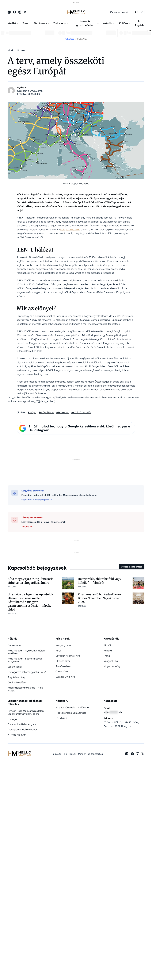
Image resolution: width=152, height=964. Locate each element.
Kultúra (123, 23)
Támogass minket (119, 12)
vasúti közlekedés (81, 412)
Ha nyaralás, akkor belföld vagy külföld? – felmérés (99, 580)
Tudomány (59, 23)
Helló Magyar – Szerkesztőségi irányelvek (25, 660)
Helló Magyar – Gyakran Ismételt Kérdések (26, 652)
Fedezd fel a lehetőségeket (35, 500)
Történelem (40, 23)
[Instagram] (19, 12)
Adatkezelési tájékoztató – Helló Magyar (25, 689)
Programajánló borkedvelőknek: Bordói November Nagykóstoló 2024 (100, 598)
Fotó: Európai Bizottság (76, 183)
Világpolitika (111, 660)
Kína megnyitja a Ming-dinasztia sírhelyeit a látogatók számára (30, 580)
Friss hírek (61, 717)
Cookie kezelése (17, 682)
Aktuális (108, 23)
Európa (32, 412)
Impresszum (15, 645)
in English (139, 23)
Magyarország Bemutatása (71, 712)
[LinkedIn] (9, 12)
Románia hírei (63, 666)
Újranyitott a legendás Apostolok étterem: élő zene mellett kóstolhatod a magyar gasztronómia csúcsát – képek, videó (30, 602)
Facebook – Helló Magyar (22, 724)
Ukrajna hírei (63, 660)
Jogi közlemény (16, 677)
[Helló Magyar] (76, 12)
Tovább (25, 527)
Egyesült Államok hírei (68, 655)
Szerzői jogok (15, 666)
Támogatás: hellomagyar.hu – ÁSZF (27, 671)
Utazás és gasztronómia (84, 23)
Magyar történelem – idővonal (72, 707)
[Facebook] (14, 12)
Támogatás (14, 719)
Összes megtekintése (131, 566)
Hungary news (63, 645)
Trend (26, 23)
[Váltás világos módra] (142, 12)
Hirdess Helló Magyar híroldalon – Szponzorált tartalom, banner (26, 712)
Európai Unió (46, 412)
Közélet (12, 23)
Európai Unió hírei (65, 676)
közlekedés (62, 412)
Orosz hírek (62, 671)
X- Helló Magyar (17, 734)
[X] (25, 12)
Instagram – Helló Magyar (22, 729)
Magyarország (112, 666)
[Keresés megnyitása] (136, 12)
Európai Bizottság (70, 229)
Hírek (58, 650)
